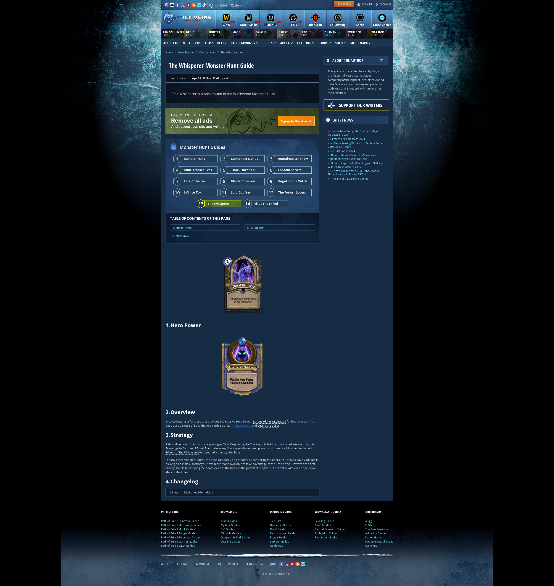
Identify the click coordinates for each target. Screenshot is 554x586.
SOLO (339, 43)
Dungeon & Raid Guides (235, 537)
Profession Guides (326, 533)
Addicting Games (375, 533)
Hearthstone (186, 52)
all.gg (368, 521)
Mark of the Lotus (177, 472)
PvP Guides (228, 529)
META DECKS (192, 43)
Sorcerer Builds (279, 541)
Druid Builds (277, 529)
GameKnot (371, 546)
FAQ (218, 564)
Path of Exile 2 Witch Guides (178, 546)
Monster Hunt (207, 52)
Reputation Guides (326, 537)
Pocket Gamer (374, 537)
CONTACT (183, 564)
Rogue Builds (278, 537)
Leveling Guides (230, 541)
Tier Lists (275, 521)
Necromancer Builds (282, 533)
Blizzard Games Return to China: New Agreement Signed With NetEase (352, 157)
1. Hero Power (182, 228)
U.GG (368, 525)
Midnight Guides (231, 533)
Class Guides (229, 521)
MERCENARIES (360, 43)
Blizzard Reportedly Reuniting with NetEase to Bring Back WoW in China (355, 164)
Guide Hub (276, 546)
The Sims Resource (376, 529)
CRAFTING (304, 43)
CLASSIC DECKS (215, 43)
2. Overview (180, 236)
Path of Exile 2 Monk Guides (178, 529)
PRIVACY (233, 564)
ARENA (285, 43)
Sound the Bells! (268, 425)
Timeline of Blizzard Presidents (349, 179)
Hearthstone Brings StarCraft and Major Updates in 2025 (353, 132)
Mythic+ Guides (230, 525)
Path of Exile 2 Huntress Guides (180, 521)
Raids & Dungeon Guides (330, 529)
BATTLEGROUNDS (242, 43)
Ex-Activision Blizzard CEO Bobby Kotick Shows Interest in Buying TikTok (353, 172)
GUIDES (268, 43)
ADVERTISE (202, 564)
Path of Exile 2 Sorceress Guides (180, 537)
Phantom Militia (241, 425)
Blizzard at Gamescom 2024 (347, 139)
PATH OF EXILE (170, 512)
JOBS (273, 564)
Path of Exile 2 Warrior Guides (179, 541)
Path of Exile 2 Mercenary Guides (181, 525)
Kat (374, 71)
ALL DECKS (171, 43)
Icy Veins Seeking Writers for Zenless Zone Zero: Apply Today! (355, 145)
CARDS (323, 43)
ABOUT (165, 564)
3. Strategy (255, 228)
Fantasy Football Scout (379, 541)
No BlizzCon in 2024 (342, 151)
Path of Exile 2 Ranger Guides (179, 533)
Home (169, 52)
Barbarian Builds (280, 525)
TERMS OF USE (254, 564)
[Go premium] (344, 7)
